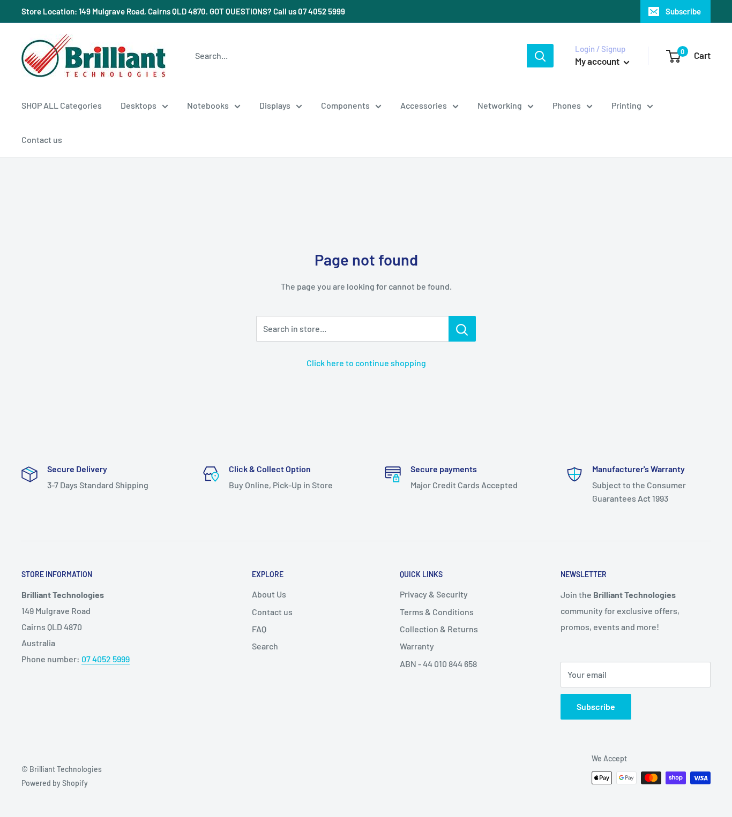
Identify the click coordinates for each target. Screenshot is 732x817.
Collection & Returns (439, 629)
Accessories (423, 105)
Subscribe (683, 11)
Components (345, 105)
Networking (499, 105)
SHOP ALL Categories (61, 105)
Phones (566, 105)
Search (265, 646)
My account (598, 61)
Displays (274, 105)
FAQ (259, 629)
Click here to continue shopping (366, 363)
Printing (626, 105)
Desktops (138, 105)
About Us (269, 594)
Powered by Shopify (54, 783)
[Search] (540, 55)
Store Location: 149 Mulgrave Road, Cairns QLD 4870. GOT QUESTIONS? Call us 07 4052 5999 (183, 11)
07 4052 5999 (105, 659)
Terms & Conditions (437, 612)
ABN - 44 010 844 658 (438, 664)
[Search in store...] (462, 329)
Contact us (41, 139)
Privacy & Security (434, 594)
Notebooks (208, 105)
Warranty (417, 646)
